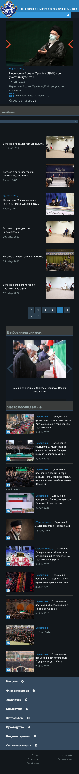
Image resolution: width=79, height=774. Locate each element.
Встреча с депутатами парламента (23, 256)
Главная (36, 755)
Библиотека (14, 708)
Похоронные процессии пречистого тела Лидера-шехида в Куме (51, 658)
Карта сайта (67, 755)
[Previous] (31, 310)
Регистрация (34, 759)
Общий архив (33, 763)
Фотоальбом (14, 718)
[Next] (38, 316)
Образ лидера (43, 522)
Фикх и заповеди (17, 690)
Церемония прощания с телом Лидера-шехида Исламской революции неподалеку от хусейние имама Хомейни (53, 476)
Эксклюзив (13, 699)
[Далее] (11, 95)
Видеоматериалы (18, 736)
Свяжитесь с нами (18, 745)
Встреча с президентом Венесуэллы (23, 143)
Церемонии (15, 68)
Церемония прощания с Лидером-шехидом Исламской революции (53, 499)
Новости (12, 681)
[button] (75, 15)
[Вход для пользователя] (68, 15)
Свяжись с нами (65, 759)
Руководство (15, 727)
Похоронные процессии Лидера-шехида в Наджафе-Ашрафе (51, 605)
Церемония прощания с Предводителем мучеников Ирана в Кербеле (51, 579)
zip (34, 100)
